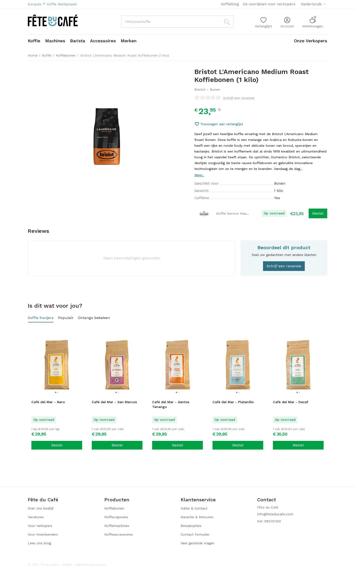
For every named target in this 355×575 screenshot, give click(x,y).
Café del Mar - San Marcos (114, 402)
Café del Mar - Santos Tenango (170, 404)
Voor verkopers (40, 526)
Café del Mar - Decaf (290, 402)
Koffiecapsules (116, 517)
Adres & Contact (194, 508)
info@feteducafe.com (275, 514)
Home (32, 55)
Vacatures (36, 517)
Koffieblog (230, 4)
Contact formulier (195, 534)
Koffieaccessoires (118, 534)
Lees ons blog (39, 543)
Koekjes (67, 564)
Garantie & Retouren (197, 517)
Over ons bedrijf (41, 508)
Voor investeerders (43, 534)
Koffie (46, 55)
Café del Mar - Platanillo (233, 402)
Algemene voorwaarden (90, 564)
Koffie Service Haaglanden (237, 213)
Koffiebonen (66, 55)
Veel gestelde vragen (197, 543)
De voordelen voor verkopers (269, 4)
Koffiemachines (116, 526)
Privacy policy (50, 564)
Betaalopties (191, 526)
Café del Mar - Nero (48, 402)
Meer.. (199, 175)
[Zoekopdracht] (228, 21)
